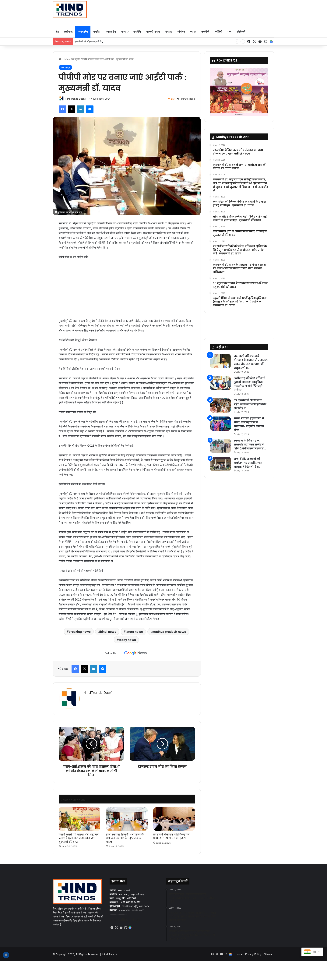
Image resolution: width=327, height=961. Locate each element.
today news (127, 640)
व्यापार (193, 31)
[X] (116, 927)
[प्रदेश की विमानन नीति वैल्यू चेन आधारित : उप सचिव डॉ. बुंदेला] (174, 819)
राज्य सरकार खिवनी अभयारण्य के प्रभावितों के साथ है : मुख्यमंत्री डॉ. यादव (125, 838)
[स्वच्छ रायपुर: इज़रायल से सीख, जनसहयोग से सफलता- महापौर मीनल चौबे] (220, 424)
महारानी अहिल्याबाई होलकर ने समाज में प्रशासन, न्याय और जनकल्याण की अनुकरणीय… (251, 362)
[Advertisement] (201, 12)
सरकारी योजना (153, 31)
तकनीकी (205, 31)
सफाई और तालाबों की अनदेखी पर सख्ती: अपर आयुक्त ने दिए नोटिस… (248, 463)
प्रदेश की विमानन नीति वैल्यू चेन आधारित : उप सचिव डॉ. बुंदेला (171, 836)
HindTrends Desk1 (75, 98)
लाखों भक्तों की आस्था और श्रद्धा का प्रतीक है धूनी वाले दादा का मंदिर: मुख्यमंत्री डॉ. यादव (79, 838)
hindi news (108, 631)
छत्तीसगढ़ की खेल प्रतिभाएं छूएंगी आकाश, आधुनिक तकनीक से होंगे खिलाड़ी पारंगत (249, 384)
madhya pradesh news (169, 631)
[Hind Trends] (70, 9)
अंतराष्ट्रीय (110, 31)
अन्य (229, 31)
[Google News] (135, 653)
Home (65, 59)
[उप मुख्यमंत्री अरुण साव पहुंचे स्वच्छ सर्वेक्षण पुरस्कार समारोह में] (220, 405)
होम (57, 31)
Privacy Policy (253, 954)
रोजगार (168, 31)
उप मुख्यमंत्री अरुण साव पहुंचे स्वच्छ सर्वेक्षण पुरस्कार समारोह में (250, 404)
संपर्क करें (241, 31)
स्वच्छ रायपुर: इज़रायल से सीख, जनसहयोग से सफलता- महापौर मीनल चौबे (249, 424)
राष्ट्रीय (96, 31)
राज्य (123, 31)
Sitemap (268, 954)
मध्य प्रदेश (83, 31)
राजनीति (137, 31)
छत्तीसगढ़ (68, 31)
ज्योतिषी (218, 31)
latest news (134, 631)
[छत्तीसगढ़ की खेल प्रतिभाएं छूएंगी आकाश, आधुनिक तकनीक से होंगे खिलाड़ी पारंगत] (220, 383)
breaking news (80, 631)
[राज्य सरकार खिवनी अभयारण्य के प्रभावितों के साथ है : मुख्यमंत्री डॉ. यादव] (127, 819)
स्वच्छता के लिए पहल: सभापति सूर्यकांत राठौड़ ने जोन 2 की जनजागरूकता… (250, 444)
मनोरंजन (181, 31)
